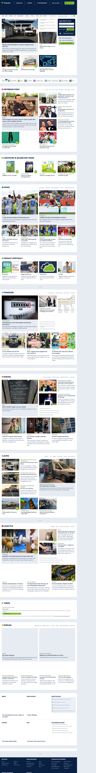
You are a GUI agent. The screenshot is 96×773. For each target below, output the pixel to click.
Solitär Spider (72, 625)
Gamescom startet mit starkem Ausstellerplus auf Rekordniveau (50, 410)
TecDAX (60, 312)
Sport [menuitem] (6, 15)
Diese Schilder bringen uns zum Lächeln (59, 702)
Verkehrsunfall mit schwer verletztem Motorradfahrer (61, 730)
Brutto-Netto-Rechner (68, 764)
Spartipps (73, 292)
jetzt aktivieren (7, 613)
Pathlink (53, 625)
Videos (40, 763)
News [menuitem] (3, 15)
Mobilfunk (19, 3)
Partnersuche (17, 764)
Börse (3, 761)
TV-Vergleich (66, 768)
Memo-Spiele (67, 89)
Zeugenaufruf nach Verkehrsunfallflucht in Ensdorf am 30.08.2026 (63, 732)
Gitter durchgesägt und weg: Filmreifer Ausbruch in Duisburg (48, 29)
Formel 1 (62, 187)
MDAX (59, 310)
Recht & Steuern (66, 292)
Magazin (54, 456)
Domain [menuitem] (44, 15)
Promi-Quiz (29, 766)
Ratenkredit (66, 763)
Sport (7, 187)
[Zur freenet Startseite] (6, 3)
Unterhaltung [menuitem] (20, 15)
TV (43, 89)
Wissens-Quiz (41, 764)
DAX (59, 308)
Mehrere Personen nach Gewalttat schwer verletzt (60, 724)
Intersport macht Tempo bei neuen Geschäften (47, 321)
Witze (56, 89)
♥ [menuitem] (48, 16)
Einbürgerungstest (30, 763)
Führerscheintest (71, 456)
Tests (51, 456)
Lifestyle (8, 526)
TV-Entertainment (42, 3)
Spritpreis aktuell (5, 763)
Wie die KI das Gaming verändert (45, 408)
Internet (29, 3)
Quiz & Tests (61, 89)
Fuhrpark (65, 456)
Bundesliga (41, 187)
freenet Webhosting (56, 766)
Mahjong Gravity (38, 625)
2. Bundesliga (47, 187)
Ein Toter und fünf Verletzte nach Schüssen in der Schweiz (62, 699)
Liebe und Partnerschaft (64, 526)
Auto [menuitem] (15, 15)
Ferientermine (5, 764)
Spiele (40, 761)
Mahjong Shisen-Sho (46, 625)
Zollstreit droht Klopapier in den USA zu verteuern (48, 323)
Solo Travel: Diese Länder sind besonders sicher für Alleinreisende (50, 562)
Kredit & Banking (59, 292)
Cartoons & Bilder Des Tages (19, 158)
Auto (6, 456)
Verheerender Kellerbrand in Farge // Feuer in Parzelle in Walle (62, 726)
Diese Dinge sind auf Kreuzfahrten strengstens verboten (49, 557)
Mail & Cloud (56, 3)
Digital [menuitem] (32, 15)
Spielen (7, 625)
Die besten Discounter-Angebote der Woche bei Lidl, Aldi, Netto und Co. (64, 710)
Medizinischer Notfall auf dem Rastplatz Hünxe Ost (60, 728)
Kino (50, 89)
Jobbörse (16, 761)
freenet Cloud (54, 763)
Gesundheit (72, 526)
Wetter (15, 763)
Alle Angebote (70, 3)
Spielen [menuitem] (37, 15)
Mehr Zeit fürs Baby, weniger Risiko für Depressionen (61, 705)
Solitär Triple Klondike (64, 625)
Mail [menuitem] (41, 15)
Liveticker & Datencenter (70, 187)
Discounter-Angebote (56, 761)
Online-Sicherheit (67, 761)
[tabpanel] (20, 34)
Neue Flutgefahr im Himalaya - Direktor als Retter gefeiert (48, 26)
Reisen (57, 526)
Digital (7, 377)
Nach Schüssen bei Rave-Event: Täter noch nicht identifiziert (48, 23)
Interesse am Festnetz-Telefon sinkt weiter (47, 414)
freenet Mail (54, 764)
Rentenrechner (67, 766)
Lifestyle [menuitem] (27, 15)
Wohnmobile (59, 456)
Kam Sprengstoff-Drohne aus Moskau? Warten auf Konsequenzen (48, 20)
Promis (46, 89)
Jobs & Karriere (52, 292)
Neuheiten (46, 456)
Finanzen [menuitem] (11, 15)
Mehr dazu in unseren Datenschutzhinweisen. (62, 616)
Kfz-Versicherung (55, 768)
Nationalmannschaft (55, 187)
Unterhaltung (12, 89)
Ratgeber (53, 526)
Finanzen (9, 292)
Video (53, 89)
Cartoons (73, 89)
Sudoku (57, 625)
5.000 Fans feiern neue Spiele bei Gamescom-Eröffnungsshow (50, 412)
